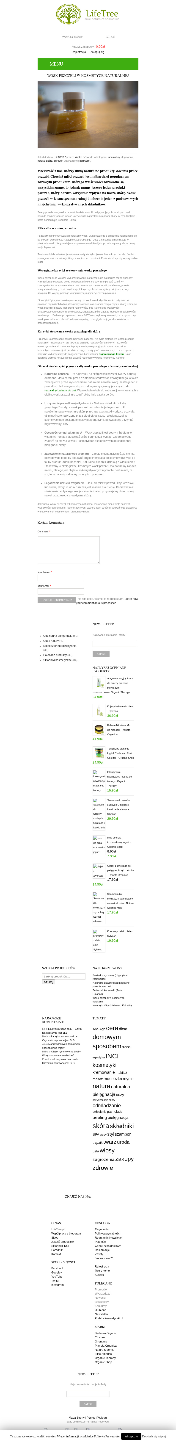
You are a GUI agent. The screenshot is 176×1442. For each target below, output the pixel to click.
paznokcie (114, 1111)
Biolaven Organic (105, 1333)
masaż (98, 1079)
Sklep (54, 1237)
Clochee (100, 1337)
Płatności (100, 1241)
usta (96, 1151)
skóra (49, 160)
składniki (122, 1126)
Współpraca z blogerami (66, 1233)
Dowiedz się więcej (154, 1436)
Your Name (45, 572)
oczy (120, 1094)
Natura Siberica (104, 1349)
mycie (128, 1078)
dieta (123, 1029)
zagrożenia (104, 1159)
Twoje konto (102, 1270)
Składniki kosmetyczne (57, 660)
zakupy (124, 1159)
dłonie (126, 1047)
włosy (107, 1150)
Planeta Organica (106, 1345)
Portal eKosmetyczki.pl (109, 1318)
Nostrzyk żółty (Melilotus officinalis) (112, 1005)
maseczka (113, 1079)
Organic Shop (103, 1362)
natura (41, 160)
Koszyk (99, 1274)
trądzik (98, 1142)
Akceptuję (131, 1436)
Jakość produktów (62, 1241)
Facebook (57, 1268)
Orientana (101, 1341)
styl (110, 1134)
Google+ (56, 1272)
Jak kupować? (104, 1258)
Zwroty (99, 1254)
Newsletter (101, 1314)
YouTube (57, 1276)
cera (112, 1028)
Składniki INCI (60, 1246)
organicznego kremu (111, 354)
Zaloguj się (97, 52)
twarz (109, 1142)
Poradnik (57, 1250)
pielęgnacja (118, 1117)
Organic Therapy (105, 1358)
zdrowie (58, 160)
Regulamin (102, 1229)
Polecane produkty (55, 655)
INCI (112, 1056)
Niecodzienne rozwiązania (60, 646)
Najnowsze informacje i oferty (109, 635)
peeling (100, 1117)
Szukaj (48, 982)
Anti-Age (99, 1029)
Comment (44, 531)
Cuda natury (113, 157)
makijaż (121, 1072)
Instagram (57, 1285)
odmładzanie (107, 1105)
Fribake (78, 157)
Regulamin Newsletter (109, 1237)
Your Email (44, 585)
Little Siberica (103, 1354)
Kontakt (56, 1254)
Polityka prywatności (107, 1233)
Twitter (55, 1280)
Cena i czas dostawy (108, 1246)
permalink (85, 160)
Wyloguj (102, 1417)
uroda (123, 1142)
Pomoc (91, 1417)
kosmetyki (104, 1065)
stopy (103, 1134)
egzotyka (99, 1057)
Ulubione (100, 1310)
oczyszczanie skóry (104, 1100)
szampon (123, 1134)
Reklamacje (102, 1250)
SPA (96, 1134)
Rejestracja (79, 52)
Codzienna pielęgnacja (57, 635)
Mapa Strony (77, 1417)
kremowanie (104, 1072)
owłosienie (99, 1111)
